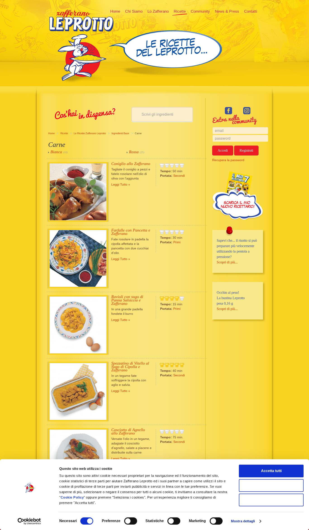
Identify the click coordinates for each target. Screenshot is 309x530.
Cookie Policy (72, 497)
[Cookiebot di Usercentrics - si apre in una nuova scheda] (29, 521)
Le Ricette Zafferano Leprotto (90, 133)
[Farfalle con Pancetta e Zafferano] (78, 258)
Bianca (56, 152)
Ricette (64, 133)
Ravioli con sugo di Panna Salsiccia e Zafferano (127, 300)
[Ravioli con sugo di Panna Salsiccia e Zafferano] (78, 324)
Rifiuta (271, 500)
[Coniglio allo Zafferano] (78, 191)
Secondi (179, 175)
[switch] (130, 521)
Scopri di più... (227, 262)
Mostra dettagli (243, 521)
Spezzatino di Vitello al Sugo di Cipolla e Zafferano (130, 366)
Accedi (223, 150)
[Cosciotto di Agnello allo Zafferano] (78, 458)
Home (51, 133)
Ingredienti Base (120, 133)
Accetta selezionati (271, 485)
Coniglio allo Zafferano (130, 163)
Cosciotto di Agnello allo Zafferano (128, 431)
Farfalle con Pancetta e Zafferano (130, 232)
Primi (177, 242)
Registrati (246, 150)
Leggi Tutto (119, 184)
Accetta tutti (271, 471)
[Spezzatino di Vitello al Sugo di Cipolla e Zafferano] (78, 391)
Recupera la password (228, 160)
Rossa (134, 152)
